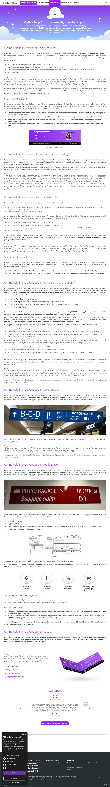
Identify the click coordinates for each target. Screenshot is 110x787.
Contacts (91, 765)
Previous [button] (20, 711)
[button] (54, 2)
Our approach (44, 3)
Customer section (93, 763)
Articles (64, 3)
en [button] (101, 3)
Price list (69, 763)
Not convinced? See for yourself (55, 723)
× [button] (25, 734)
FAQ (68, 765)
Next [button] (89, 711)
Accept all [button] (14, 773)
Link (4, 751)
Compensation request (28, 3)
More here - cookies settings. (36, 780)
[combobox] (23, 734)
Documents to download (74, 767)
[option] (56, 710)
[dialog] (15, 758)
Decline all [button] (14, 778)
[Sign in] (106, 3)
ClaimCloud (10, 3)
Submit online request (52, 763)
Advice (69, 769)
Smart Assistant (73, 3)
